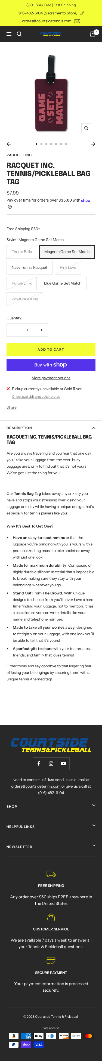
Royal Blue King (25, 299)
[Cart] (92, 34)
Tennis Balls (22, 251)
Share (12, 407)
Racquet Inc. (20, 155)
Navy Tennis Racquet (29, 267)
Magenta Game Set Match (66, 251)
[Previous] (9, 144)
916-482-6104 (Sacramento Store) (48, 13)
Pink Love (68, 267)
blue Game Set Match (62, 283)
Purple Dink (22, 283)
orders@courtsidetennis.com (47, 20)
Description (19, 428)
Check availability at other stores (36, 396)
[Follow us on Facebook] (39, 763)
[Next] (93, 144)
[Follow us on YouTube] (63, 763)
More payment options (51, 377)
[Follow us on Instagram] (51, 763)
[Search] (19, 34)
